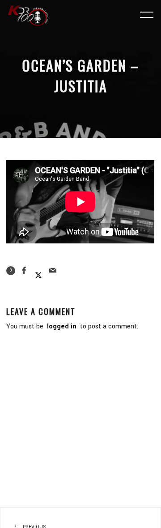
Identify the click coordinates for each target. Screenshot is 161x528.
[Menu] (147, 14)
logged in (61, 326)
